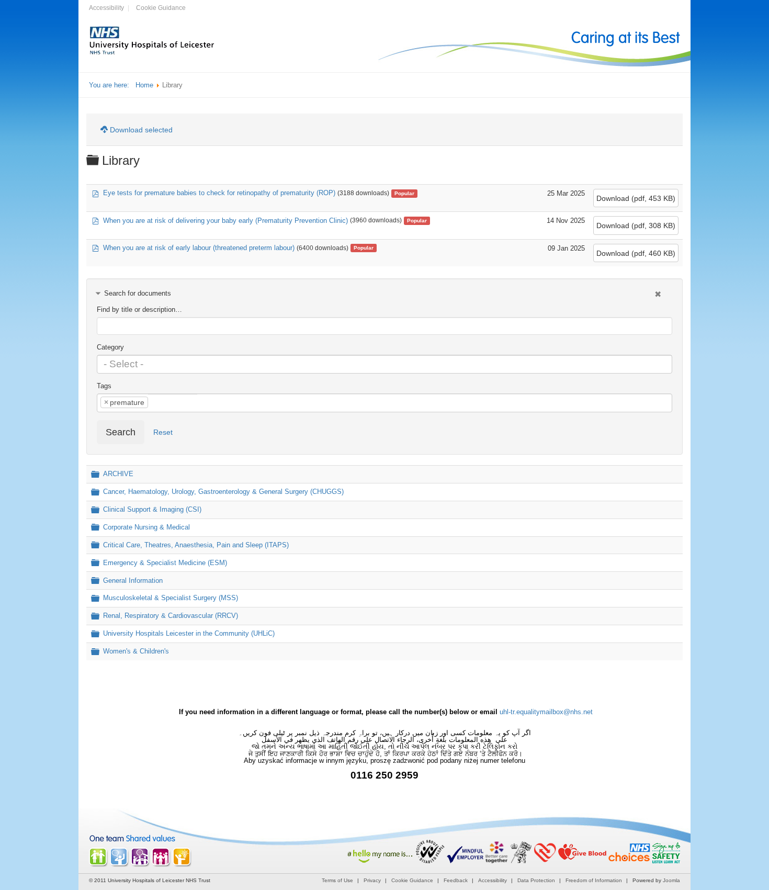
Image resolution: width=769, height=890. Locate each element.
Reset (163, 432)
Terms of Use (337, 880)
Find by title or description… (139, 309)
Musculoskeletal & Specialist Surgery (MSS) (170, 598)
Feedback (456, 880)
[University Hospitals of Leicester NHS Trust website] (152, 53)
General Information (133, 580)
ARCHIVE (118, 474)
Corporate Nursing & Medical (146, 527)
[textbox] (384, 364)
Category (110, 347)
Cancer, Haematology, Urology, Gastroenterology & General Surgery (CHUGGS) (223, 491)
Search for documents (137, 293)
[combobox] (384, 364)
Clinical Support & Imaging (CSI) (152, 509)
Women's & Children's (136, 652)
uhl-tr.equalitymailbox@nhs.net (546, 712)
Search (120, 432)
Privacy (372, 880)
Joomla (671, 880)
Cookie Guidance (161, 8)
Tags (104, 386)
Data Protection (536, 880)
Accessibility (106, 8)
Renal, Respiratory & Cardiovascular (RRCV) (170, 616)
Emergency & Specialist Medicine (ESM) (165, 563)
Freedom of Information (594, 880)
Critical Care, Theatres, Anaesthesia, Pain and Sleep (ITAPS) (196, 545)
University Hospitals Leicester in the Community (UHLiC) (189, 634)
